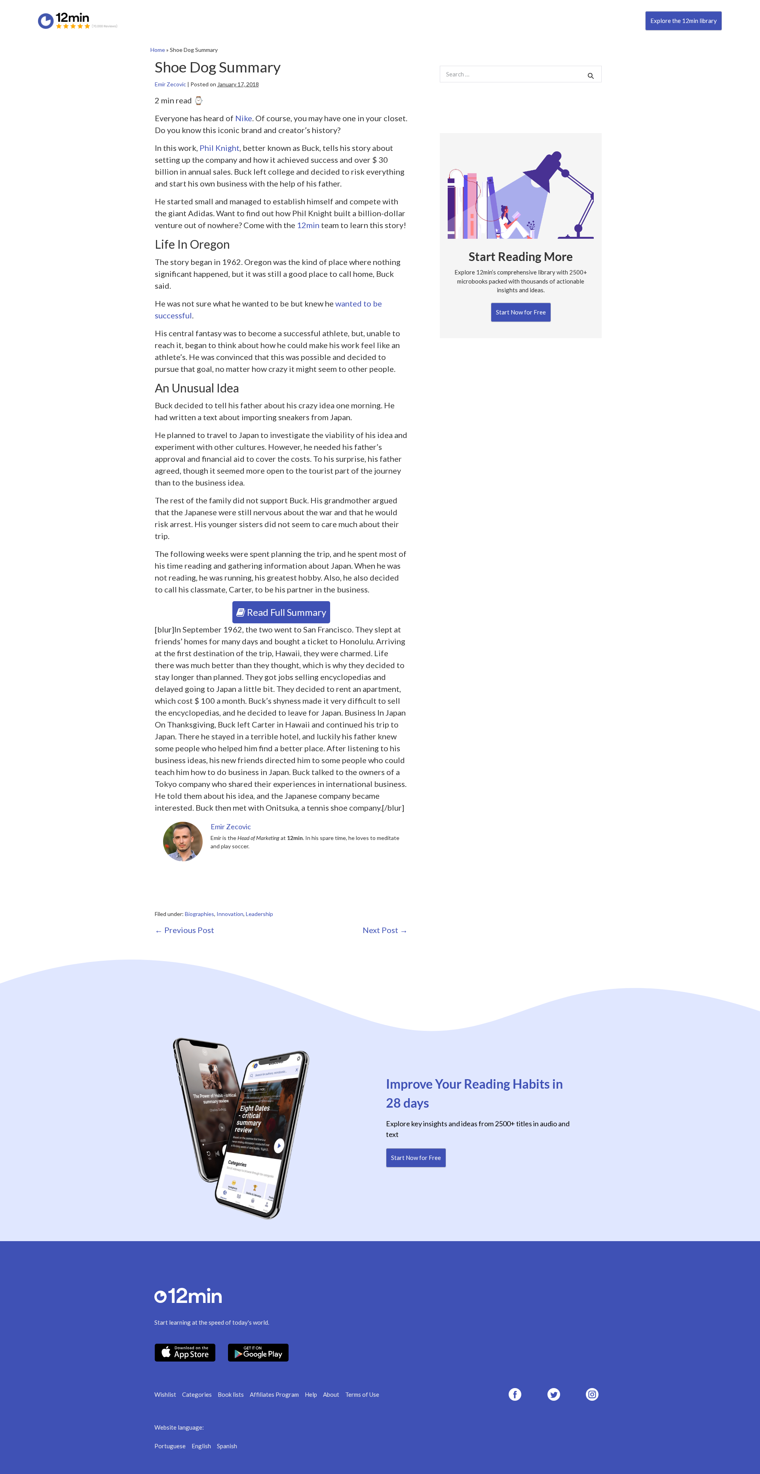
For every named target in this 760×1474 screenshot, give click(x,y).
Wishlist (165, 1394)
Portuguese (170, 1445)
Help (311, 1394)
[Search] (591, 75)
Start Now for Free (521, 312)
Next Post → (385, 930)
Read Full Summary (285, 612)
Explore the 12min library (683, 20)
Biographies (199, 913)
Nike (243, 118)
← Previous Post (184, 930)
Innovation (230, 913)
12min (308, 225)
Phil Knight (219, 147)
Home (157, 49)
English (201, 1445)
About (331, 1394)
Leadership (259, 913)
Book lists (231, 1394)
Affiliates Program (274, 1394)
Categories (197, 1394)
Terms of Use (362, 1394)
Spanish (227, 1445)
